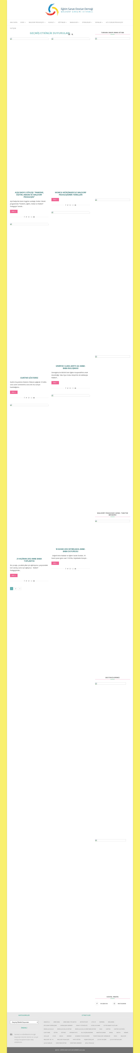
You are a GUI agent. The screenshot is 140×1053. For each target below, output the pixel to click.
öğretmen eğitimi (61, 1043)
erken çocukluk (49, 1029)
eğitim (55, 1032)
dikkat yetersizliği (81, 1025)
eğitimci (63, 1032)
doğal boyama (95, 1025)
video (115, 1036)
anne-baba (56, 1022)
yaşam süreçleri (89, 1039)
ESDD (22, 22)
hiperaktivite (73, 1032)
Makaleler (74, 22)
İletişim (13, 28)
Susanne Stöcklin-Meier (82, 1036)
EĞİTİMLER (61, 22)
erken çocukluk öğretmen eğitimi (85, 1029)
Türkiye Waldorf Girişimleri (101, 1036)
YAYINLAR (98, 22)
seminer (69, 1036)
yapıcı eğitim (76, 1039)
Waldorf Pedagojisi (36, 22)
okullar (46, 1036)
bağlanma (111, 1022)
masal (111, 1032)
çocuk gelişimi (101, 1039)
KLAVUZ (51, 22)
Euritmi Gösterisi (29, 378)
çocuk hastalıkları (116, 1039)
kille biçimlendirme (87, 1032)
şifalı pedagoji (89, 1043)
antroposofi (84, 1022)
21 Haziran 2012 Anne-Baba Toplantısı (29, 560)
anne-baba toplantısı (69, 1022)
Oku (13, 211)
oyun (54, 1036)
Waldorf (123, 1036)
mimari (126, 1032)
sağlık (61, 1036)
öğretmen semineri (76, 1043)
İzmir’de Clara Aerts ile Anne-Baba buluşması (70, 367)
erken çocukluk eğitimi (64, 1029)
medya (118, 1032)
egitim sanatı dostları (110, 1025)
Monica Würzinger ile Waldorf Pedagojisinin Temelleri (70, 193)
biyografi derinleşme (50, 1025)
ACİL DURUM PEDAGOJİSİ (114, 22)
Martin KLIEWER (101, 1032)
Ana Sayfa (13, 22)
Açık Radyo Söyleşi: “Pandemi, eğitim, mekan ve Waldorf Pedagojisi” (29, 194)
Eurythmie (47, 1032)
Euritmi (108, 1029)
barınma (101, 1022)
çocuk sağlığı (48, 1043)
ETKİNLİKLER (86, 22)
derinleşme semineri (66, 1025)
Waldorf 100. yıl (49, 1039)
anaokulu (47, 1022)
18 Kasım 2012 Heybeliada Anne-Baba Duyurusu (70, 550)
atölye (94, 1022)
